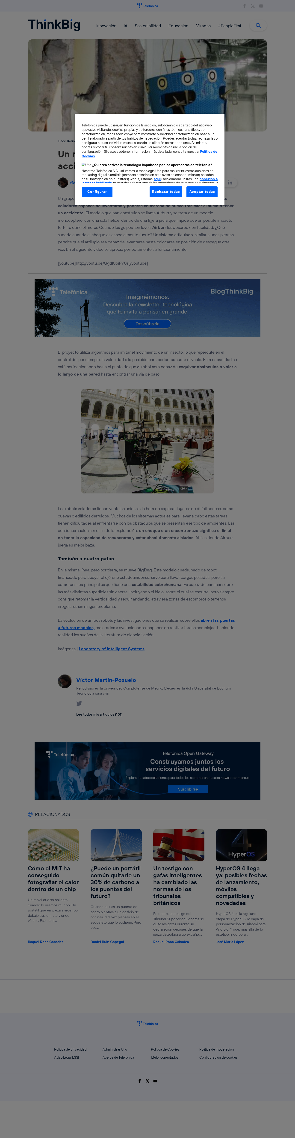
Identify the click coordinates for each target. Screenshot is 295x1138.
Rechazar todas (166, 191)
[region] (149, 159)
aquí (157, 179)
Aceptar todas (202, 191)
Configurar (97, 191)
